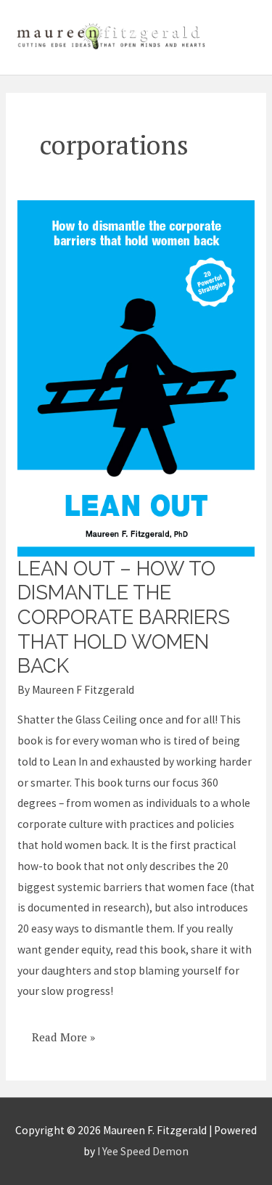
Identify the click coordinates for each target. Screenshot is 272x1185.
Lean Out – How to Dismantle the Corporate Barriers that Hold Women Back (123, 617)
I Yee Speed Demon (143, 1151)
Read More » (63, 1032)
